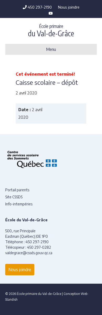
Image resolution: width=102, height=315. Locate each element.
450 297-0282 (39, 247)
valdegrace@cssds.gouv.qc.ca (28, 253)
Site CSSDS (13, 197)
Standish (11, 299)
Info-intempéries (18, 204)
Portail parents (17, 190)
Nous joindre (69, 7)
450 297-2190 (39, 7)
